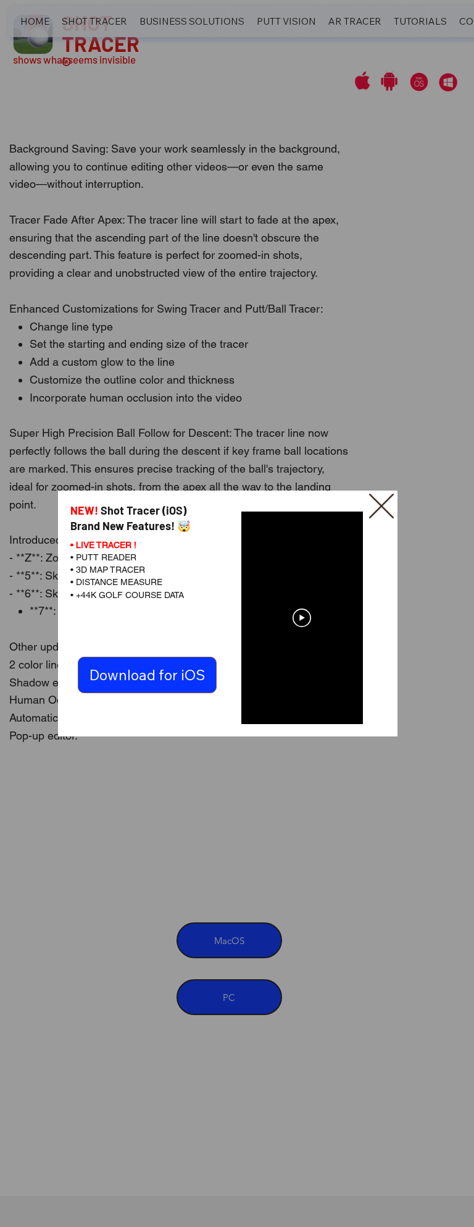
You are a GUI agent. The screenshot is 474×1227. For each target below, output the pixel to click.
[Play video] (302, 618)
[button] (381, 507)
